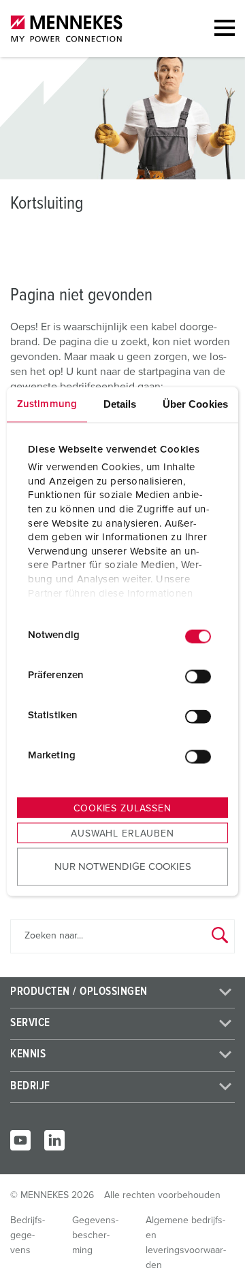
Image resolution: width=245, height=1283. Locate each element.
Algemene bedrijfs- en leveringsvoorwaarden (186, 1243)
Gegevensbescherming (95, 1235)
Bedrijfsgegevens (27, 1235)
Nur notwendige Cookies (122, 867)
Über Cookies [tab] (195, 403)
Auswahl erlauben (122, 833)
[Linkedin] (54, 1140)
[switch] (198, 677)
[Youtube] (20, 1140)
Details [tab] (120, 403)
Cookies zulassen (122, 808)
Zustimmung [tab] (47, 403)
